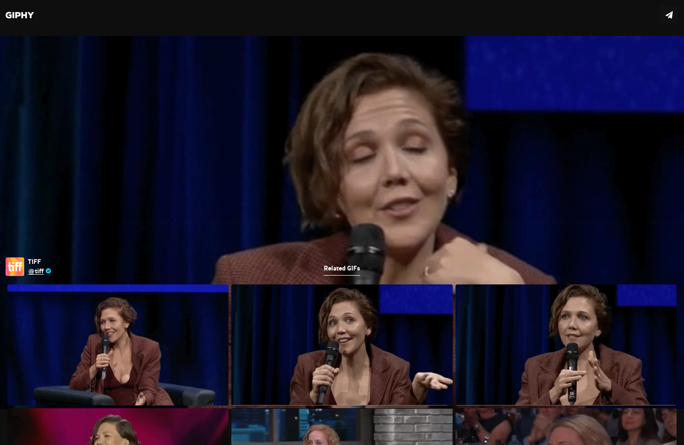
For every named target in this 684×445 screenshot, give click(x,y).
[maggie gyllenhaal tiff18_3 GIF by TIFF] (342, 222)
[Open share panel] (669, 15)
